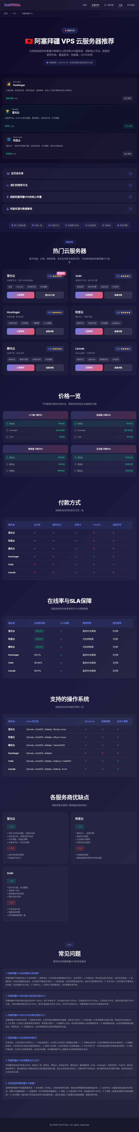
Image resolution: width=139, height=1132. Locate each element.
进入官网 (127, 98)
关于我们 (131, 5)
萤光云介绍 (50, 295)
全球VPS (95, 5)
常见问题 (123, 225)
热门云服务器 (20, 225)
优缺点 (108, 225)
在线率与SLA (73, 225)
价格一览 (38, 225)
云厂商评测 (109, 5)
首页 (85, 5)
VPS (14, 13)
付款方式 (55, 225)
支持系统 (92, 225)
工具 (120, 5)
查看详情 (118, 295)
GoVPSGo (12, 5)
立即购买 (20, 295)
